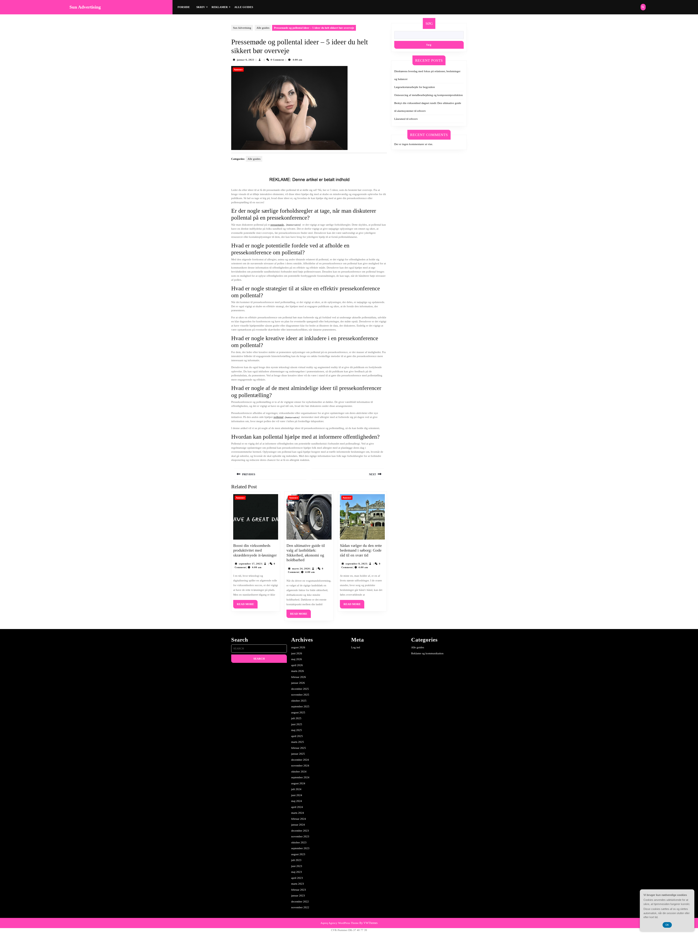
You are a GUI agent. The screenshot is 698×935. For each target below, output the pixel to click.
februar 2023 (298, 889)
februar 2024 (298, 818)
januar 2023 (298, 895)
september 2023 (300, 848)
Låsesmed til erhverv (406, 118)
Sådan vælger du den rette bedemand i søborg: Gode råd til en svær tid (361, 550)
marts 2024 (297, 812)
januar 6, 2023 (245, 59)
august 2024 (298, 783)
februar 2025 (298, 747)
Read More (247, 605)
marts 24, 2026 (301, 568)
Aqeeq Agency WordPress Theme (339, 923)
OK (667, 925)
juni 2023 (296, 866)
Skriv (200, 7)
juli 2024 (296, 789)
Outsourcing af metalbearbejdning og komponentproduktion (428, 95)
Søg (429, 23)
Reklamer (220, 7)
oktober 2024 (298, 771)
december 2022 (300, 901)
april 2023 (297, 877)
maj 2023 (296, 871)
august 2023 (298, 854)
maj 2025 (296, 730)
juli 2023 (296, 860)
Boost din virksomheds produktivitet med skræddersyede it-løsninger (255, 550)
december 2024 (300, 759)
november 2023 (300, 836)
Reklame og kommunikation (427, 653)
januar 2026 (298, 682)
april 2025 (297, 736)
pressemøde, (277, 224)
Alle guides (243, 7)
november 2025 (300, 694)
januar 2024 (298, 824)
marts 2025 (297, 741)
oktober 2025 (298, 700)
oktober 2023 (298, 842)
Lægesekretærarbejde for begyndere (414, 87)
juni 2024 (296, 795)
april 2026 (297, 665)
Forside (184, 7)
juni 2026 (296, 653)
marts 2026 (297, 671)
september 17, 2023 (250, 563)
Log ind (355, 647)
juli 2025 (296, 718)
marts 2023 (297, 883)
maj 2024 (296, 801)
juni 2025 (296, 724)
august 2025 (298, 712)
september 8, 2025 (356, 563)
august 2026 (298, 647)
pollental (278, 417)
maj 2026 (296, 659)
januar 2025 (298, 753)
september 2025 (300, 706)
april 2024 (297, 807)
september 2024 (300, 777)
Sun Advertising (85, 7)
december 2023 (300, 830)
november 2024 (300, 765)
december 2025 (300, 688)
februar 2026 (298, 677)
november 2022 (300, 907)
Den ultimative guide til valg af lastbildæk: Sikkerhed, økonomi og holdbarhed (305, 552)
